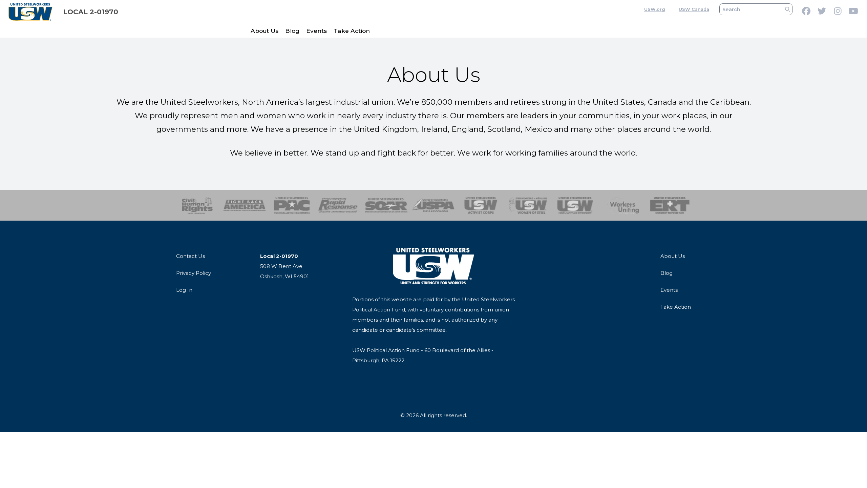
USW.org (654, 9)
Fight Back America (245, 205)
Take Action (352, 30)
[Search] (787, 9)
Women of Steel (528, 205)
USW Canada (694, 9)
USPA (434, 205)
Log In (184, 290)
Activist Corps (481, 205)
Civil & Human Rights (197, 205)
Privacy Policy (193, 273)
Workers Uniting (622, 205)
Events (316, 30)
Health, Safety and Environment (575, 205)
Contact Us (190, 256)
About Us (264, 30)
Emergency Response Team (670, 205)
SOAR (386, 205)
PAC (292, 205)
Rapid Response (339, 205)
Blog (292, 30)
